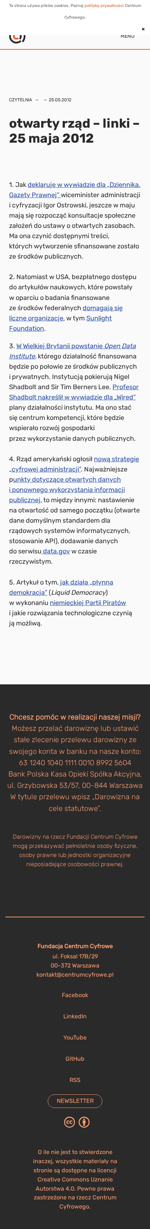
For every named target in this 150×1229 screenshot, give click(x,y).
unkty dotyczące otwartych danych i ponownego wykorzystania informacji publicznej (67, 490)
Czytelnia (20, 99)
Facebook (75, 995)
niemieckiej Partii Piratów (88, 603)
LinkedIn (75, 1016)
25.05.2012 (60, 99)
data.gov (56, 551)
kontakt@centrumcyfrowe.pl (75, 974)
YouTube (75, 1037)
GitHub (75, 1058)
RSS (75, 1079)
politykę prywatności (104, 5)
